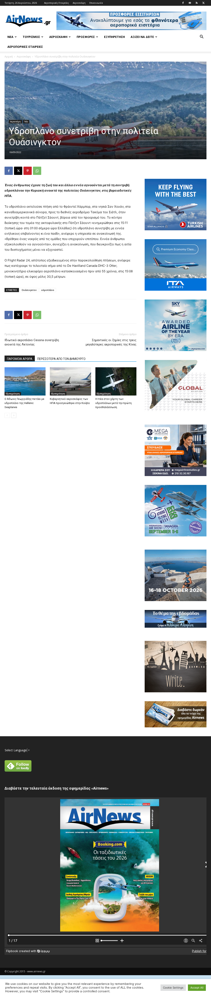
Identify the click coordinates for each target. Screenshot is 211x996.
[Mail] (190, 3)
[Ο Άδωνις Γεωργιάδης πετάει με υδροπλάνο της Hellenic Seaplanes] (25, 381)
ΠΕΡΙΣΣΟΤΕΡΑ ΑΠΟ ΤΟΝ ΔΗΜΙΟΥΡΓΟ (61, 358)
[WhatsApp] (37, 171)
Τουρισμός (31, 37)
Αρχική (9, 56)
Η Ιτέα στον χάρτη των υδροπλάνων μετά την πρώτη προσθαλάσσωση (113, 403)
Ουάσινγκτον (29, 289)
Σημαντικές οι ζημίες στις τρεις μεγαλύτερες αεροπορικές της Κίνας (111, 342)
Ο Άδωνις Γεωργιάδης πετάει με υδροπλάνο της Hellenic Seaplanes (24, 403)
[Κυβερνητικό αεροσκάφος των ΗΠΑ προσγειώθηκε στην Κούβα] (70, 381)
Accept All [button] (196, 987)
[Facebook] (183, 3)
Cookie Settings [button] (173, 987)
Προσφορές (86, 37)
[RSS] (196, 3)
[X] (203, 3)
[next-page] (13, 415)
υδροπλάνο (47, 289)
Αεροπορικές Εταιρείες (56, 2)
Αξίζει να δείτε (142, 37)
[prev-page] (7, 415)
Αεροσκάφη (79, 2)
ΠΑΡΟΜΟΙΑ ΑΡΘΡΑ (19, 358)
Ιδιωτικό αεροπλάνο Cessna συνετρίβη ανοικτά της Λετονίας (32, 342)
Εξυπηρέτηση (114, 37)
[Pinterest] (27, 171)
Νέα (10, 37)
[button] (201, 37)
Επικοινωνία (96, 2)
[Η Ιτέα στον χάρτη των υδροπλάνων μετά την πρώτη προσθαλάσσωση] (115, 381)
